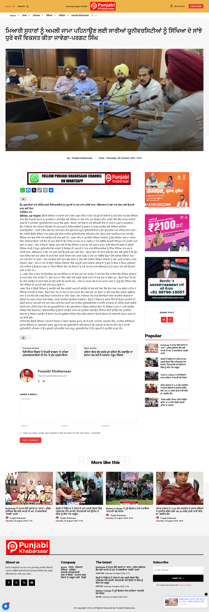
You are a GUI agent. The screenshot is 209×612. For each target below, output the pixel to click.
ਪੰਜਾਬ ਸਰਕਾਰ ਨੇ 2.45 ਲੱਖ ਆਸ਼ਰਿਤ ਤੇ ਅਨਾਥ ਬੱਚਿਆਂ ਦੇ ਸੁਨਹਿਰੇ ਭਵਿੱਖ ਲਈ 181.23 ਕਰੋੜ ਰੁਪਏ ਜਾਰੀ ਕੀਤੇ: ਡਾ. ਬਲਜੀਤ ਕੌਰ (174, 389)
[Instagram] (44, 381)
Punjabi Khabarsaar (82, 158)
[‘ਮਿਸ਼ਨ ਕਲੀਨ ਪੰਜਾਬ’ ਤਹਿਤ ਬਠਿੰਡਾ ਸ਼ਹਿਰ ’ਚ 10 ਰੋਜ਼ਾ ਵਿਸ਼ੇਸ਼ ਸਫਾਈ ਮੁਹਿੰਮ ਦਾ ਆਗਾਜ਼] (151, 402)
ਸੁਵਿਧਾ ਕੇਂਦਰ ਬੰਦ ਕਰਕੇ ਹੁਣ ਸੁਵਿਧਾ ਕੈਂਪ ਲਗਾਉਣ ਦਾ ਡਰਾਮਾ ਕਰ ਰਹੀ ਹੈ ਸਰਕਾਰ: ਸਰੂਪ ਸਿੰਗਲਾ (108, 353)
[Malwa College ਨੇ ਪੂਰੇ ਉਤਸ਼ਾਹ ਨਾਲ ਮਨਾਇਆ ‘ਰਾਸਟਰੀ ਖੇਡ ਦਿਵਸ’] (151, 376)
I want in (176, 578)
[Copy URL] (170, 319)
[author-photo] (7, 518)
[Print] (164, 319)
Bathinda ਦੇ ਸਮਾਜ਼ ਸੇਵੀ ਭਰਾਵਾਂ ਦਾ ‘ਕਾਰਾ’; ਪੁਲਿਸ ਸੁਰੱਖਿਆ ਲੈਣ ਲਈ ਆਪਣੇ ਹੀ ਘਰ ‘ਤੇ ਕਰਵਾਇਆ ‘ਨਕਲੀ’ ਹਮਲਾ (174, 349)
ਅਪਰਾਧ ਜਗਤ (100, 573)
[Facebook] (39, 381)
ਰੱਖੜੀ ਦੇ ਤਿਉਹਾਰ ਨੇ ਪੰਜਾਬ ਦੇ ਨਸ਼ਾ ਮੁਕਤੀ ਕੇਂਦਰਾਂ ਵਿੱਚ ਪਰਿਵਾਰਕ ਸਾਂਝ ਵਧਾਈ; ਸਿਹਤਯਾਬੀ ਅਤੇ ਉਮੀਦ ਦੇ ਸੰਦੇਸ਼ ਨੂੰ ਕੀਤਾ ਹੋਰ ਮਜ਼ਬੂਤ (173, 363)
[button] (24, 6)
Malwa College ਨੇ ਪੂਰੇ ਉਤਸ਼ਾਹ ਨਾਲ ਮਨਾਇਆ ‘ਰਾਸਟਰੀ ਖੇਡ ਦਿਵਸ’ (174, 376)
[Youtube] (32, 582)
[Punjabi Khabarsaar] (26, 375)
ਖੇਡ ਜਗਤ (99, 597)
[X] (24, 582)
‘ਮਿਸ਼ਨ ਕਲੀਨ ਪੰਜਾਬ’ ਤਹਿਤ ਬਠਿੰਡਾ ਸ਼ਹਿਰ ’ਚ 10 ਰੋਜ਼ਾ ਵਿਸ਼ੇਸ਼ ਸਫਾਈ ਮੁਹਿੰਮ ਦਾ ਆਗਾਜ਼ (174, 402)
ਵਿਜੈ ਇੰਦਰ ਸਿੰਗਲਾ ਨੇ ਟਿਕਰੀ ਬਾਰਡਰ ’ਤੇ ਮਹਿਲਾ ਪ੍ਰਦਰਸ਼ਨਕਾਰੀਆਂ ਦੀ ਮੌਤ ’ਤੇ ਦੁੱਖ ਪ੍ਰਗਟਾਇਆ (45, 353)
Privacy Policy (185, 585)
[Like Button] (23, 199)
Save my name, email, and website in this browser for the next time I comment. (62, 433)
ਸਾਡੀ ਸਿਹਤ (99, 586)
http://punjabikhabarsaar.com (52, 376)
